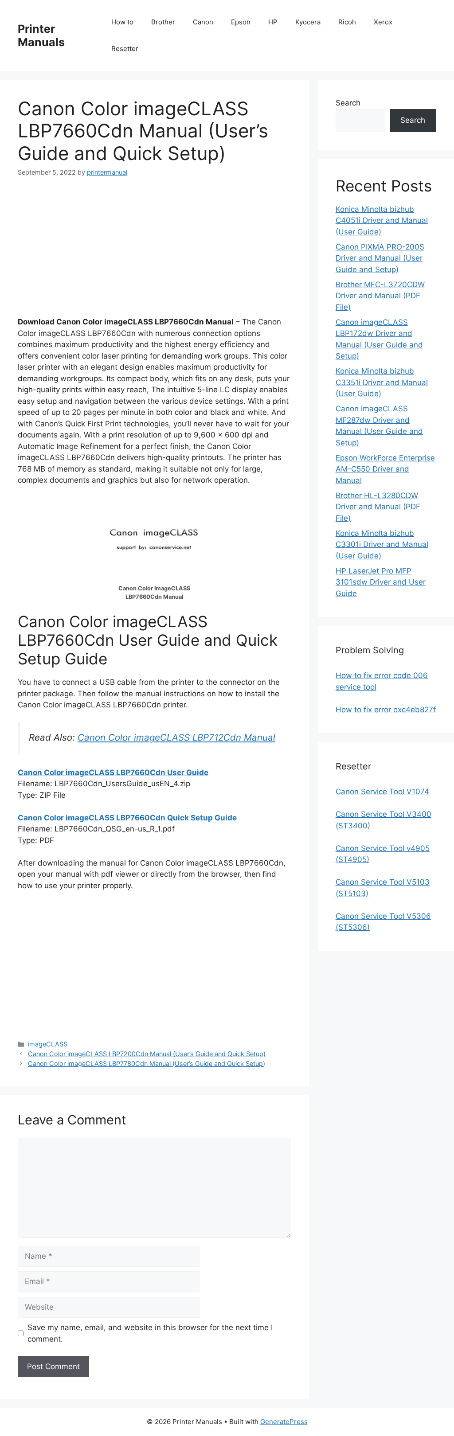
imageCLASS (47, 1044)
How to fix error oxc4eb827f (386, 709)
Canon (203, 22)
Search (348, 102)
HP (273, 22)
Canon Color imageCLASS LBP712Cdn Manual (176, 737)
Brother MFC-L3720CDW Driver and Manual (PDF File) (380, 296)
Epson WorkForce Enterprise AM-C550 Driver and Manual (385, 469)
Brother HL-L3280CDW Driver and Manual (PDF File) (378, 507)
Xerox (383, 22)
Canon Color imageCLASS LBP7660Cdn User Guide (113, 772)
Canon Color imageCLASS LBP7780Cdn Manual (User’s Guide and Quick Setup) (146, 1063)
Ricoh (347, 22)
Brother (163, 22)
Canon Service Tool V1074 (382, 791)
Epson (240, 22)
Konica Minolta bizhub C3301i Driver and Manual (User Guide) (382, 544)
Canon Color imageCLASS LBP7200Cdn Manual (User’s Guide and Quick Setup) (147, 1053)
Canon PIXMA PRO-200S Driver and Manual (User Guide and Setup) (380, 258)
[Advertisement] (154, 254)
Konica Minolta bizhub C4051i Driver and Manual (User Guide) (382, 220)
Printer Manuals (41, 35)
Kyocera (308, 22)
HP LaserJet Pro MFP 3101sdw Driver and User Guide (381, 582)
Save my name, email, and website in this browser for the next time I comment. (150, 1333)
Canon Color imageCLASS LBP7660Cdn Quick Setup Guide (127, 817)
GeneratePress (284, 1421)
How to (122, 22)
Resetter (124, 48)
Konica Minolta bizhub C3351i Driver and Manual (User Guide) (382, 382)
